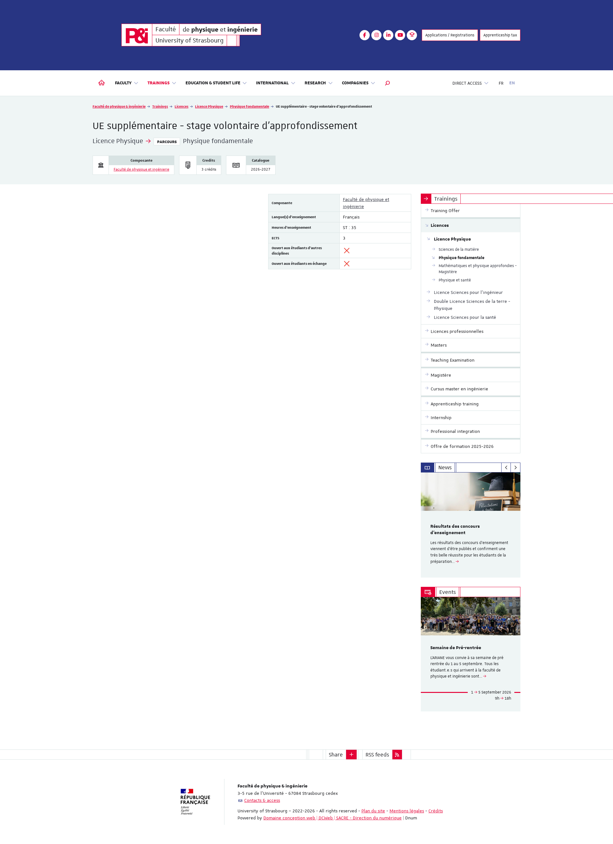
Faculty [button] (123, 83)
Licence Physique (209, 106)
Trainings (160, 106)
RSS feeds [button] (377, 754)
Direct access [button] (467, 83)
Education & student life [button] (212, 83)
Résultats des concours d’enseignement (455, 530)
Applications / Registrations (449, 35)
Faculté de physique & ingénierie (119, 106)
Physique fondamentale (249, 106)
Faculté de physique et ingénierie (141, 169)
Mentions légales (407, 811)
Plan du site (373, 811)
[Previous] (506, 468)
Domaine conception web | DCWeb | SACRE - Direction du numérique (332, 818)
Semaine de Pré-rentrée (455, 648)
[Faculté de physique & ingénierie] (136, 35)
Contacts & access (262, 800)
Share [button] (336, 754)
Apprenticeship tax (500, 35)
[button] (387, 83)
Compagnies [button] (355, 83)
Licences (181, 106)
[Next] (515, 468)
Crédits (435, 811)
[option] (471, 525)
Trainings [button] (159, 83)
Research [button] (315, 83)
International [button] (272, 83)
